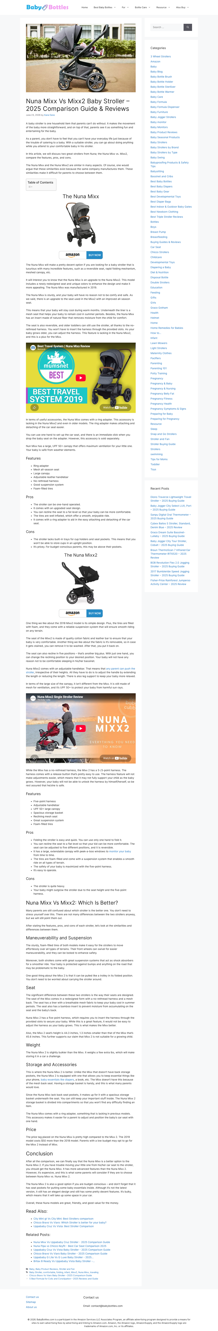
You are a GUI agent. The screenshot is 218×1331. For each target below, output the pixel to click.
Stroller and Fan (67, 1269)
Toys (153, 469)
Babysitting (157, 171)
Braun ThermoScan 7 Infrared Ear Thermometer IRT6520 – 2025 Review (170, 554)
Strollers (155, 449)
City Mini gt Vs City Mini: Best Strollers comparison (63, 1218)
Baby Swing (158, 157)
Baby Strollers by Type (164, 152)
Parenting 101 (159, 368)
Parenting (156, 363)
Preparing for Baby (162, 413)
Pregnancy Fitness (161, 398)
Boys (153, 226)
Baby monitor (158, 122)
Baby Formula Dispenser (165, 106)
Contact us (32, 1296)
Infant (154, 338)
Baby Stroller (35, 1272)
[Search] (188, 27)
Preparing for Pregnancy (165, 418)
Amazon (155, 61)
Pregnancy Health (161, 403)
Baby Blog (157, 71)
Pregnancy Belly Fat (162, 393)
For (123, 7)
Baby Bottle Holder (162, 81)
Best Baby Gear (160, 191)
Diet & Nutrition (160, 272)
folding (59, 1272)
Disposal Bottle (159, 277)
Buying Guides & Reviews (166, 242)
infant (67, 1272)
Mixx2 (74, 1272)
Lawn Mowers (159, 343)
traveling (94, 1272)
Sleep (154, 428)
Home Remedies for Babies (167, 327)
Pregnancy (157, 378)
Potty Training (159, 373)
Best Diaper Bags (161, 201)
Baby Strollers (159, 142)
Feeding (155, 292)
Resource (161, 7)
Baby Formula (159, 101)
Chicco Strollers (160, 252)
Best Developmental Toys (166, 196)
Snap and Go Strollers (164, 434)
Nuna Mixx (83, 1272)
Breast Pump (158, 231)
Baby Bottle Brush (161, 76)
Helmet (155, 317)
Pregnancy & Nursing (163, 388)
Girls (153, 302)
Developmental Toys (163, 262)
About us (31, 1307)
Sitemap (31, 1302)
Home (85, 7)
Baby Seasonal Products (165, 137)
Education (156, 287)
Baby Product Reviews (47, 1269)
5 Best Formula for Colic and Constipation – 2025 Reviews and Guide (63, 1278)
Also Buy (180, 7)
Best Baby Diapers (161, 186)
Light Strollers (159, 348)
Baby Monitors (159, 127)
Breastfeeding (159, 237)
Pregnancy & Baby (161, 383)
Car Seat (156, 247)
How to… (156, 332)
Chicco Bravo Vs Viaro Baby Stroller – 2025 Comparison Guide (60, 1275)
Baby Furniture (159, 112)
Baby (31, 1269)
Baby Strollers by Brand (165, 147)
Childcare (156, 257)
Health (154, 312)
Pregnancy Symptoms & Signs (168, 408)
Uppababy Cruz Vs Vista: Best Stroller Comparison (64, 1226)
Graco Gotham (159, 307)
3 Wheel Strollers (161, 56)
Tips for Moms (159, 459)
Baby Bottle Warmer (162, 91)
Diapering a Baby (161, 267)
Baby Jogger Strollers (163, 117)
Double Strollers (160, 282)
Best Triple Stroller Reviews (167, 216)
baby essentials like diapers (57, 1079)
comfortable (49, 1272)
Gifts (153, 297)
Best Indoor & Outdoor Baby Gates (171, 206)
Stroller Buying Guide (163, 444)
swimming (157, 454)
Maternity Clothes (161, 353)
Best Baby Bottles (103, 7)
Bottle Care (141, 7)
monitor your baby (120, 851)
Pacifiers (156, 358)
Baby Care (157, 96)
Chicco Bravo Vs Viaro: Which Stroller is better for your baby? (70, 1222)
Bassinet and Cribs (162, 176)
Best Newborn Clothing (164, 211)
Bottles (155, 221)
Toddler (155, 464)
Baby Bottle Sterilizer (163, 86)
